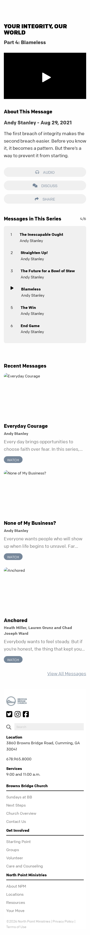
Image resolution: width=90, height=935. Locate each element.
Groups (12, 849)
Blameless (31, 289)
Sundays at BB (19, 797)
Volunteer (14, 857)
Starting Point (18, 841)
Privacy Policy (63, 921)
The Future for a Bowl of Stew (48, 270)
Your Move (15, 910)
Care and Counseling (24, 866)
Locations (15, 894)
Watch (13, 459)
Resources (15, 902)
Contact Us (16, 821)
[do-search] (49, 726)
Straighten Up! (34, 252)
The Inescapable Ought (41, 234)
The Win (28, 307)
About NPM (16, 886)
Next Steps (16, 805)
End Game (30, 325)
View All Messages (66, 673)
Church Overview (21, 813)
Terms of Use (16, 926)
